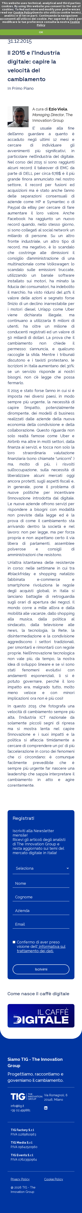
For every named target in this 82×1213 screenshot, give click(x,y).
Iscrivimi (41, 969)
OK (41, 32)
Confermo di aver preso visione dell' (41, 946)
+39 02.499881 (20, 1110)
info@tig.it (17, 1106)
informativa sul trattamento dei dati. (41, 948)
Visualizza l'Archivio (28, 797)
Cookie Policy (22, 12)
